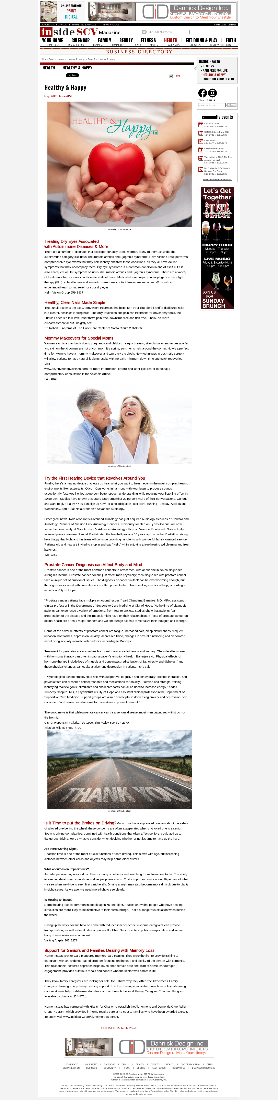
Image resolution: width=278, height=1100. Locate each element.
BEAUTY (126, 40)
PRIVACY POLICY (110, 25)
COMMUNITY (118, 44)
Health (61, 59)
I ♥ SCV (137, 44)
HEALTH (170, 40)
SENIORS (208, 66)
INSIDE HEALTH (209, 61)
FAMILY (104, 40)
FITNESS (148, 40)
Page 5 (91, 59)
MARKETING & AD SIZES (84, 25)
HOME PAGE (53, 44)
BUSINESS (98, 44)
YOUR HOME (52, 40)
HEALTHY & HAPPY (214, 75)
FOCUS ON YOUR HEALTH (218, 79)
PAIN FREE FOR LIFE (215, 70)
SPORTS (154, 44)
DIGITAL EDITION (76, 44)
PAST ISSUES (173, 44)
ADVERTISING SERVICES (54, 25)
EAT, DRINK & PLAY (190, 1064)
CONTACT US (194, 44)
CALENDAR (80, 40)
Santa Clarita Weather (236, 31)
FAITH (231, 40)
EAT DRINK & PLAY (201, 40)
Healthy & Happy (76, 59)
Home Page (48, 59)
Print (177, 76)
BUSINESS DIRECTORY (220, 44)
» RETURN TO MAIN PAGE (119, 1027)
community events (217, 117)
